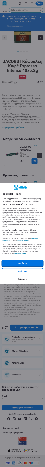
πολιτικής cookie (20, 253)
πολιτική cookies (23, 240)
